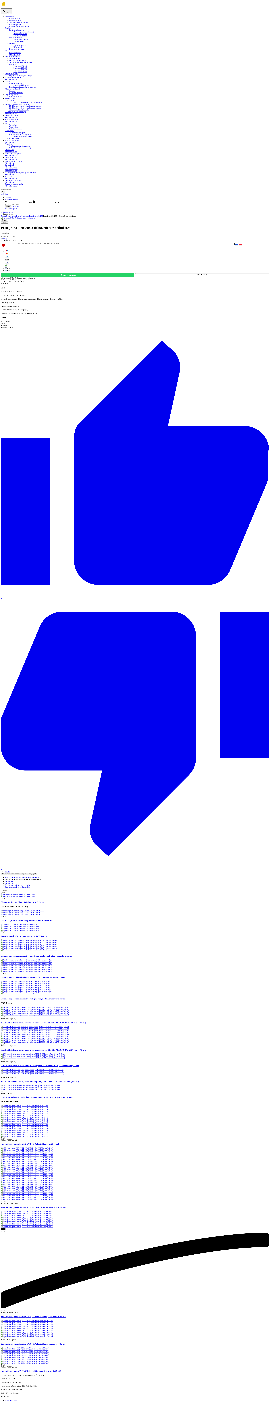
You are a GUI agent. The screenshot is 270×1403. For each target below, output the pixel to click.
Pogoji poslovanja (11, 1400)
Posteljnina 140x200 (36, 216)
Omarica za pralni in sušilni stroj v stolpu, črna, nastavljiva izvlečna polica (33, 977)
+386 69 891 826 (202, 275)
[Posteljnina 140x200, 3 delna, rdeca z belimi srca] (18, 218)
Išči (3, 192)
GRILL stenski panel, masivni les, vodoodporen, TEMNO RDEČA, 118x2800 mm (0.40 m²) (40, 1066)
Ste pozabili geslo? (11, 209)
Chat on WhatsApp (69, 275)
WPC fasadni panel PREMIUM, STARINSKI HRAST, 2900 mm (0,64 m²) (33, 1207)
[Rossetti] (4, 239)
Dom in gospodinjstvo (13, 216)
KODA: (4, 237)
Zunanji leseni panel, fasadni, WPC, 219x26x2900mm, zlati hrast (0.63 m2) (33, 1317)
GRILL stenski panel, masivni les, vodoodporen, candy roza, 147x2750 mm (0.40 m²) (37, 1097)
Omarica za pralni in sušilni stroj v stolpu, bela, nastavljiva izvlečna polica (33, 999)
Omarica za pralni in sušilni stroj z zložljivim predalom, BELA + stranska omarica (36, 956)
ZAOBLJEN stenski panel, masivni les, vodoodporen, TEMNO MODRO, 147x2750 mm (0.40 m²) (43, 1023)
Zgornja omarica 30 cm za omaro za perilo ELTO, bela (25, 936)
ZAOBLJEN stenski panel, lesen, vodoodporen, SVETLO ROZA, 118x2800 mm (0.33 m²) (40, 1081)
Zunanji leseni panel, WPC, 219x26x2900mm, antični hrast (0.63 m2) (31, 1371)
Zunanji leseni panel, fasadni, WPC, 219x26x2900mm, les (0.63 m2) (30, 1144)
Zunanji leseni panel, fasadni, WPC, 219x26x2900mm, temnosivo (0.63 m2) (33, 1344)
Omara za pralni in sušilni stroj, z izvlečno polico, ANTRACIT (28, 920)
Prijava (7, 199)
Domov (3, 216)
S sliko (7, 872)
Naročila (8, 197)
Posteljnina (25, 216)
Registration (15, 206)
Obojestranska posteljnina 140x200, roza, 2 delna (22, 902)
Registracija (14, 199)
